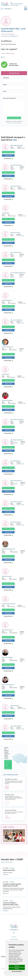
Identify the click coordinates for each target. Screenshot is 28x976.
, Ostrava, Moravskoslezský (7, 34)
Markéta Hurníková (7, 576)
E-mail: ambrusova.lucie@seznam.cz (9, 36)
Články (11, 900)
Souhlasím (16, 966)
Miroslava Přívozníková (16, 165)
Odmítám (17, 968)
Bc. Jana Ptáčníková (15, 461)
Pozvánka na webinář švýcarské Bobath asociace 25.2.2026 (12, 885)
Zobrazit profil (8, 155)
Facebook (13, 933)
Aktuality (12, 868)
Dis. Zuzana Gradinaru (16, 726)
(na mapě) (22, 148)
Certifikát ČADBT (7, 158)
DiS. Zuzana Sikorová (15, 252)
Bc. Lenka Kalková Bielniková (17, 272)
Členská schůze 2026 (9, 870)
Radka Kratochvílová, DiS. (8, 549)
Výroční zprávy (14, 939)
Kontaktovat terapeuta (14, 118)
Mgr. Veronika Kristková (8, 684)
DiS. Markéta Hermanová (16, 419)
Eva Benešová (5, 374)
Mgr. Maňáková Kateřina (16, 145)
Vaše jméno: (6, 77)
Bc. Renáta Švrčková (15, 186)
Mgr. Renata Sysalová (7, 347)
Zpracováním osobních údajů (14, 122)
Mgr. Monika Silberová (16, 480)
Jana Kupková (5, 213)
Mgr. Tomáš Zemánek (7, 657)
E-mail (4, 91)
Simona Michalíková (7, 300)
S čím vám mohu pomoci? (9, 98)
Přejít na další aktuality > (7, 862)
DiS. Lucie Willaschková (16, 320)
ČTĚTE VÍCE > (6, 874)
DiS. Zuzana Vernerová (16, 501)
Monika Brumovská (15, 232)
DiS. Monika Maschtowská (8, 603)
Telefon (5, 84)
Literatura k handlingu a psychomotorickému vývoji (10, 903)
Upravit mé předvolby (17, 971)
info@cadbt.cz (7, 8)
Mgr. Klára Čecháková (7, 400)
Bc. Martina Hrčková (15, 522)
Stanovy (14, 937)
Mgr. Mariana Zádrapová (16, 440)
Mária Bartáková (14, 705)
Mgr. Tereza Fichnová (7, 630)
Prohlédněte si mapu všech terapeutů (8, 764)
